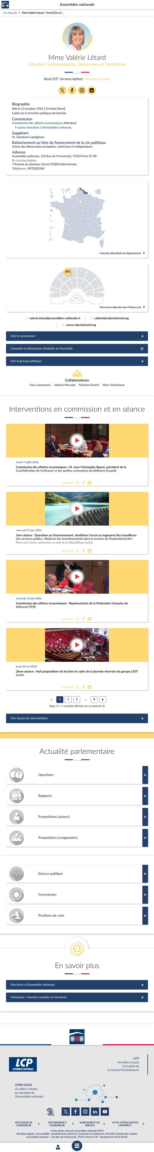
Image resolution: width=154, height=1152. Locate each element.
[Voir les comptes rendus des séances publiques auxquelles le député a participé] (77, 874)
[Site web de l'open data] (77, 1091)
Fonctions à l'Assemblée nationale (77, 984)
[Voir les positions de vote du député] (77, 916)
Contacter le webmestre (92, 1134)
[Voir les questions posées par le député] (77, 775)
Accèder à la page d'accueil (5, 4)
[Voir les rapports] (77, 796)
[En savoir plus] (77, 817)
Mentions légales (26, 1134)
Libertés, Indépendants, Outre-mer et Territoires (77, 64)
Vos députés (10, 12)
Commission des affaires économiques (37, 123)
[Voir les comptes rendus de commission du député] (77, 895)
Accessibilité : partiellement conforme (56, 1134)
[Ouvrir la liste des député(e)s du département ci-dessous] (77, 219)
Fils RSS (110, 1134)
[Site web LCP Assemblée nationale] (77, 1064)
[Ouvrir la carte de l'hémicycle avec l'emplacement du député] (77, 288)
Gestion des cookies (126, 1134)
